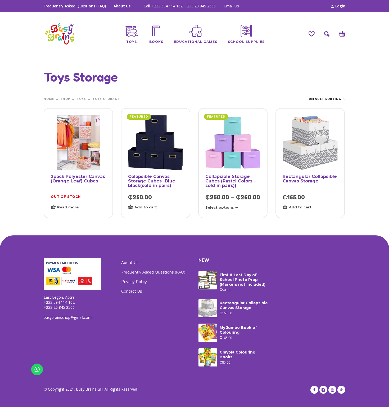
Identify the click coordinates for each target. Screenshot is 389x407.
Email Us (231, 5)
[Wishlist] (312, 34)
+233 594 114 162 (167, 5)
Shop (65, 99)
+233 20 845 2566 (200, 5)
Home (49, 99)
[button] (326, 34)
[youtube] (332, 390)
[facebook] (314, 390)
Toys (81, 99)
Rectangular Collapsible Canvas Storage (310, 179)
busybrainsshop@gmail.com (68, 317)
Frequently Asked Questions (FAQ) (75, 5)
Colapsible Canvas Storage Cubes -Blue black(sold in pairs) (151, 181)
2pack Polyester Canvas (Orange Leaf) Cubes (78, 179)
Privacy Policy (134, 281)
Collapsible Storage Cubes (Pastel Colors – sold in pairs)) (230, 181)
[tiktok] (341, 390)
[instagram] (323, 390)
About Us (122, 5)
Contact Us (131, 291)
